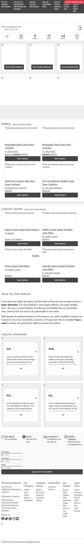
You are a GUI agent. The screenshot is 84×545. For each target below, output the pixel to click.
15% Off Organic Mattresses (5, 4)
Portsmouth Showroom (9, 505)
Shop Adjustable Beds (70, 67)
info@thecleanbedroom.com (11, 489)
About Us (27, 497)
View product (23, 243)
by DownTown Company (16, 187)
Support (39, 490)
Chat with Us (10, 436)
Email (3, 465)
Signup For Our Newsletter (42, 472)
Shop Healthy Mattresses (42, 67)
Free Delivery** (53, 436)
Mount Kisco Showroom (9, 502)
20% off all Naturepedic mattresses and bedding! (20, 5)
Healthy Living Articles (26, 492)
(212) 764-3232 (6, 487)
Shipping (39, 500)
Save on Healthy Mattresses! (34, 4)
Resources (52, 487)
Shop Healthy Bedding (14, 67)
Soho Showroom (7, 500)
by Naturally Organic (51, 272)
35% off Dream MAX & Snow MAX (76, 6)
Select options (22, 158)
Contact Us (5, 492)
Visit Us (29, 436)
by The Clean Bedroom (52, 187)
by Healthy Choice (50, 236)
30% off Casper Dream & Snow (57, 5)
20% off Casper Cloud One (67, 5)
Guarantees (40, 497)
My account (40, 492)
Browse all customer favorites (35, 209)
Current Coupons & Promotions (78, 492)
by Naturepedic (11, 151)
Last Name (5, 458)
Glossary (51, 489)
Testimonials (28, 500)
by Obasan (9, 232)
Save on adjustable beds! (46, 4)
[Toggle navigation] (7, 36)
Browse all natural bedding (21, 124)
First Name (5, 452)
